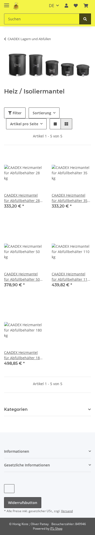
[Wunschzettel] (76, 6)
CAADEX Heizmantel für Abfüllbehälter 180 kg (23, 355)
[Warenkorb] (86, 6)
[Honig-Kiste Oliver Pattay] (16, 5)
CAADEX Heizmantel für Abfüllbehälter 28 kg (22, 198)
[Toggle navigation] (6, 3)
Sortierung (42, 113)
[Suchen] (85, 18)
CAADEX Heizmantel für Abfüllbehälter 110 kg (70, 277)
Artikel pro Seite (24, 123)
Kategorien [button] (16, 409)
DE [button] (51, 5)
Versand (67, 511)
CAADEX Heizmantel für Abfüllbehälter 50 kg (22, 277)
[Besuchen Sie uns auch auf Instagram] (9, 488)
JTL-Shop (56, 528)
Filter (17, 113)
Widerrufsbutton (22, 502)
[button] (66, 6)
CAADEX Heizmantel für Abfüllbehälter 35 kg (69, 198)
